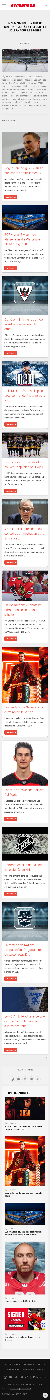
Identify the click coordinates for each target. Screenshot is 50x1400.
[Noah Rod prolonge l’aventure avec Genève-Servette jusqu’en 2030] (25, 1108)
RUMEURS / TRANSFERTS (32, 1369)
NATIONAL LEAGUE (13, 1364)
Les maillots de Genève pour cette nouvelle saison (23, 1194)
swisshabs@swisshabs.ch (20, 1388)
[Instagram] (31, 1079)
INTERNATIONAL (13, 1369)
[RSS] (38, 1079)
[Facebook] (18, 1079)
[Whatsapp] (12, 1079)
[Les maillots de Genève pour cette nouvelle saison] (25, 1161)
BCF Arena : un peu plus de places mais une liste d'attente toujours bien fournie (23, 1233)
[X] (25, 1079)
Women (41, 1364)
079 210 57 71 (21, 1394)
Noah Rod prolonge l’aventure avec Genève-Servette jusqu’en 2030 (23, 1128)
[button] (4, 5)
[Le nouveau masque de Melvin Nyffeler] (25, 1268)
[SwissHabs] (23, 5)
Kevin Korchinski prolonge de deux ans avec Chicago (23, 1338)
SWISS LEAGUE (29, 1364)
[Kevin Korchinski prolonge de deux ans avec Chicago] (25, 1319)
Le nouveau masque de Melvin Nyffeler (21, 1301)
